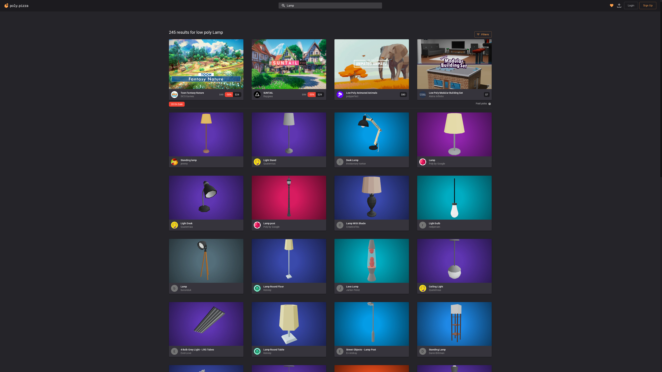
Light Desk (187, 223)
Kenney (267, 290)
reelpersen (434, 226)
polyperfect (352, 96)
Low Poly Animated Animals (361, 92)
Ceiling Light (436, 286)
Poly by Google (437, 163)
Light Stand (269, 160)
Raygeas (268, 96)
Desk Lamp (352, 160)
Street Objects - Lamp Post (361, 349)
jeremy (184, 163)
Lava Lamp (352, 286)
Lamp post (269, 223)
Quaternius (269, 163)
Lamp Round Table (273, 349)
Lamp (432, 160)
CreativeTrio (352, 226)
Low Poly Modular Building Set (446, 92)
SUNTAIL (268, 92)
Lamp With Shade (356, 223)
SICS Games (187, 96)
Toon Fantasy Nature (192, 92)
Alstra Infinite (436, 96)
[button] (611, 5)
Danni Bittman (437, 353)
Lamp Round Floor (273, 286)
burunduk (186, 290)
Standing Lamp (437, 349)
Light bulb (434, 223)
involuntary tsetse (356, 163)
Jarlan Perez (353, 290)
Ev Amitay (351, 353)
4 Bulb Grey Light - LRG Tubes (197, 349)
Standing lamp (189, 160)
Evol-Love (186, 353)
